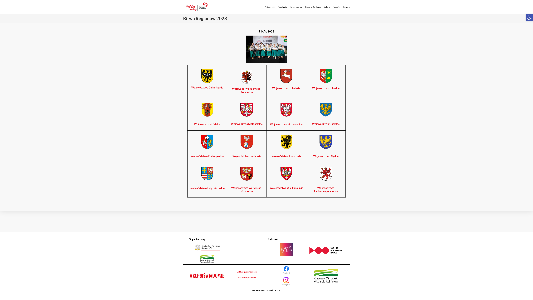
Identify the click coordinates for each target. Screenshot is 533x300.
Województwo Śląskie (326, 156)
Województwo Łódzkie (207, 124)
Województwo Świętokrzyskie (207, 188)
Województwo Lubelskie (286, 88)
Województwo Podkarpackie (207, 156)
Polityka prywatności (247, 277)
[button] (529, 17)
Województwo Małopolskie (247, 123)
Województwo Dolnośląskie (207, 87)
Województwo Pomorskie (286, 156)
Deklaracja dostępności (247, 272)
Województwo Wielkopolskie (286, 187)
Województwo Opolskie (326, 123)
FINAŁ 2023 (266, 31)
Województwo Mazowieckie (286, 124)
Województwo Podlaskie (246, 156)
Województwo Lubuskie (326, 88)
